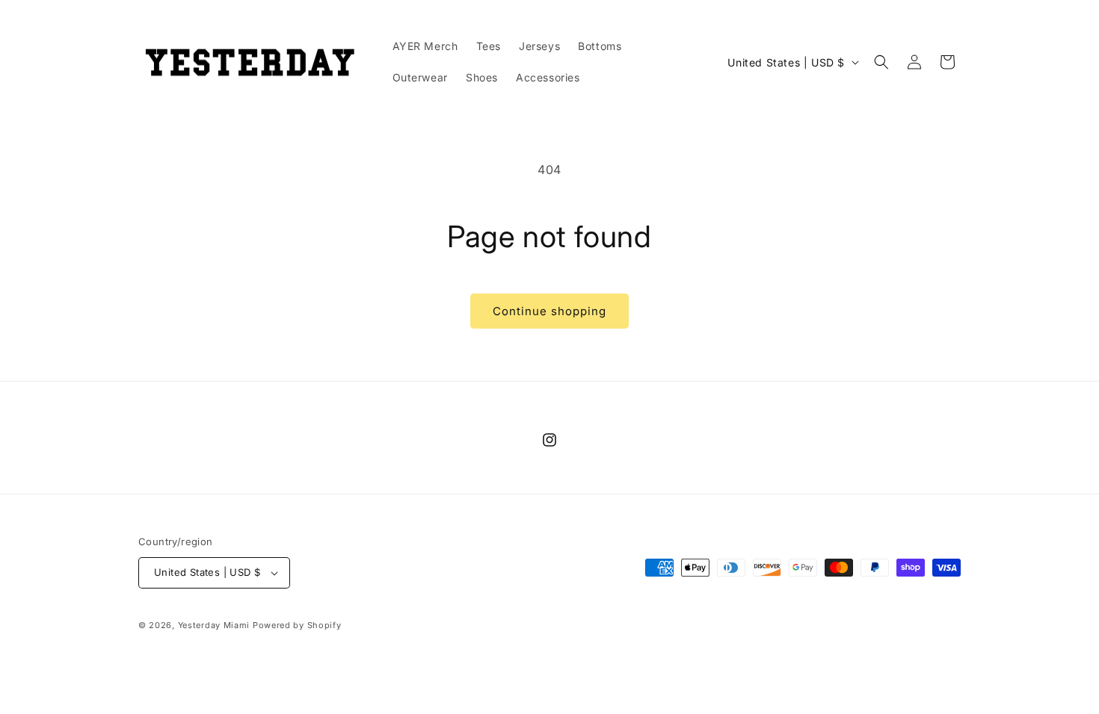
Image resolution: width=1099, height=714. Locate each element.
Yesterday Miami (214, 625)
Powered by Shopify (297, 625)
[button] (881, 62)
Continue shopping (549, 311)
